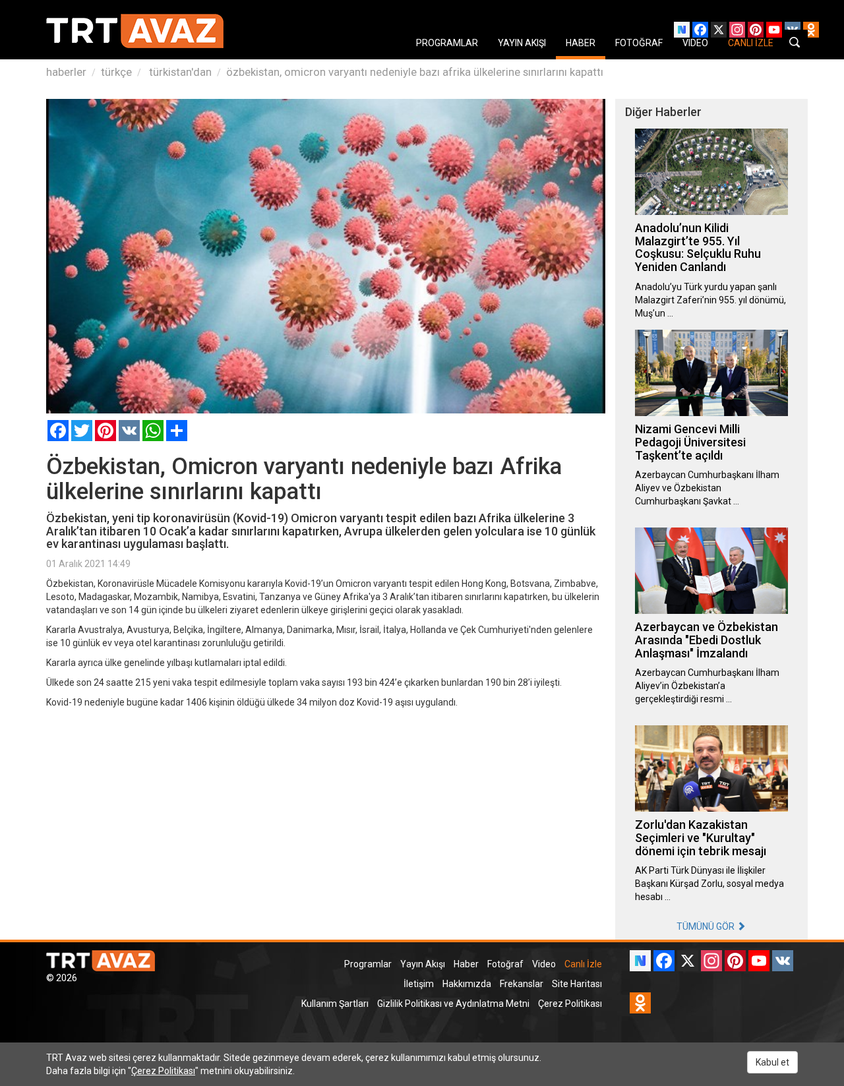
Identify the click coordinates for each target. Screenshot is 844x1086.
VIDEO (695, 43)
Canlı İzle (583, 964)
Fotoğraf (505, 964)
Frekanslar (521, 984)
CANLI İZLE (750, 43)
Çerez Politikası (570, 1003)
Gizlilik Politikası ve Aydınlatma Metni (453, 1003)
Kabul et (772, 1062)
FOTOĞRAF (639, 43)
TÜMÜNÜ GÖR (707, 926)
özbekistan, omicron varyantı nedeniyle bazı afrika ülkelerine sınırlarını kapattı (414, 71)
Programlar (368, 964)
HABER (580, 43)
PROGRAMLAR (447, 43)
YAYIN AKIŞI (522, 43)
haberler (66, 71)
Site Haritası (577, 984)
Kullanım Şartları (335, 1003)
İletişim (419, 984)
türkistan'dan (179, 71)
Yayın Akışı (422, 964)
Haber (466, 964)
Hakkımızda (466, 984)
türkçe (116, 71)
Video (544, 964)
